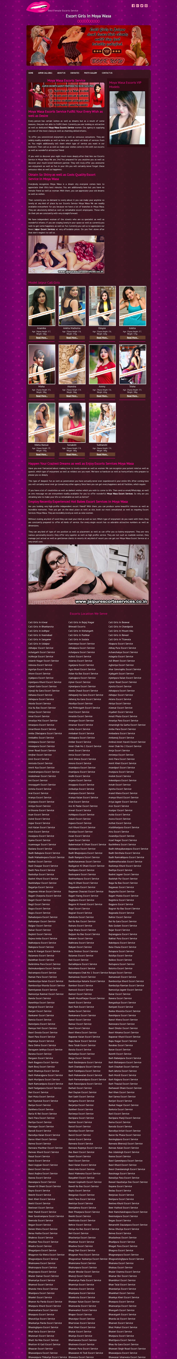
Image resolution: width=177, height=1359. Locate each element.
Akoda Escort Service (39, 703)
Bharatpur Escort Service (81, 1318)
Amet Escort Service (79, 750)
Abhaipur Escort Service (40, 647)
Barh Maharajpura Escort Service (45, 1075)
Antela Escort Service (39, 788)
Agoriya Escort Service (40, 669)
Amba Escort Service (79, 729)
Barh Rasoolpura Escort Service (85, 1083)
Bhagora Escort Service (121, 1250)
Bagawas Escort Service (121, 887)
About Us (61, 73)
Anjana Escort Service (79, 780)
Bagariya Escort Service (40, 887)
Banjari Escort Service (39, 1011)
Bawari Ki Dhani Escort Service (44, 1186)
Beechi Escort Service (39, 1194)
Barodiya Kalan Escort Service (44, 1135)
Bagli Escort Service (39, 904)
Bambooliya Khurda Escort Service (46, 985)
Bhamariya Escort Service (41, 1280)
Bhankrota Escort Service (81, 1297)
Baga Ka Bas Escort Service (123, 882)
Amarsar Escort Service (80, 724)
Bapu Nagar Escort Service (123, 1041)
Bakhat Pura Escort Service (123, 938)
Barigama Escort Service (81, 1100)
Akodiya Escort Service (80, 703)
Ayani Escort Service (79, 840)
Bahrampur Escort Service (41, 921)
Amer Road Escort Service (42, 750)
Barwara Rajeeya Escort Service (85, 1147)
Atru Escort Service (119, 831)
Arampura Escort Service (81, 793)
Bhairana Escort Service (121, 1263)
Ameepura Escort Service (41, 746)
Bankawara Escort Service (82, 1015)
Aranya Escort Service (39, 797)
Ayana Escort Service (39, 840)
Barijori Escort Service (120, 1100)
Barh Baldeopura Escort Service (85, 1062)
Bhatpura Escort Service (121, 1335)
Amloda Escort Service (40, 763)
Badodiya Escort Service (41, 874)
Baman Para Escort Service (42, 976)
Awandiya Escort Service (121, 835)
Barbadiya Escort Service (81, 1053)
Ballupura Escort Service (122, 964)
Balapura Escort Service (121, 951)
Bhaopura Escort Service (41, 1314)
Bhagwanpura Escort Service (124, 1254)
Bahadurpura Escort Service (42, 917)
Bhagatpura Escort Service (42, 1250)
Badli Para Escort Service (41, 870)
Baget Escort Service (39, 900)
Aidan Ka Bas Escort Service (83, 673)
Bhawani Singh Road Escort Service (127, 1348)
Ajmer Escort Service (79, 682)
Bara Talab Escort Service (81, 1045)
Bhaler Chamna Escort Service (124, 1271)
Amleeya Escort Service (121, 754)
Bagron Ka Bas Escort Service (124, 908)
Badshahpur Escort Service (42, 882)
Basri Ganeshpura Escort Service (125, 1160)
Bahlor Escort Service (120, 917)
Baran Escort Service (119, 1049)
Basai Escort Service (39, 1156)
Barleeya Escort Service (80, 1113)
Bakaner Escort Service (80, 938)
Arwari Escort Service (79, 810)
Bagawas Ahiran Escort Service (44, 891)
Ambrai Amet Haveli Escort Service (127, 741)
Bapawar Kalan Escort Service (84, 1036)
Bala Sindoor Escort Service (83, 951)
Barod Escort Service (79, 1126)
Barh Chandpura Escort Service (84, 1066)
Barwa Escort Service (39, 1143)
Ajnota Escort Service (120, 686)
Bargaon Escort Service (40, 1058)
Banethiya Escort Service (41, 1002)
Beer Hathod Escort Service (123, 1207)
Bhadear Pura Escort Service (43, 1241)
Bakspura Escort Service (41, 947)
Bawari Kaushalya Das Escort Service (128, 1182)
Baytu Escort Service (79, 1190)
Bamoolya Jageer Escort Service (125, 989)
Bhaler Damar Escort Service (43, 1276)
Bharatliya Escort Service (41, 1318)
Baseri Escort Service (79, 1156)
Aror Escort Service (119, 806)
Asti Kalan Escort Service (41, 827)
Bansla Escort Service (39, 1019)
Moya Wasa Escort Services (120, 493)
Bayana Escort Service (120, 1186)
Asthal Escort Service (120, 823)
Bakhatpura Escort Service (42, 942)
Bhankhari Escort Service (122, 1293)
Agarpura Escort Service (81, 665)
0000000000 (88, 21)
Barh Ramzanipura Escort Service (45, 1083)
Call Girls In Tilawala (120, 639)
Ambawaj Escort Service (121, 737)
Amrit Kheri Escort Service (122, 763)
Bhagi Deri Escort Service (81, 1250)
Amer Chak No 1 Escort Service (84, 746)
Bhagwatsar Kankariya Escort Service (87, 1258)
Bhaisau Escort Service (120, 1267)
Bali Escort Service (78, 959)
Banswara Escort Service (122, 1023)
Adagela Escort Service (121, 656)
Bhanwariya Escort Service (122, 1305)
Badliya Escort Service (120, 870)
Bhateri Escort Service (120, 1331)
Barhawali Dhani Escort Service (125, 1088)
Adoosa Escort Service (40, 665)
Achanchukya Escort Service (123, 652)
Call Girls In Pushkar (79, 635)
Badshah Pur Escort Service (123, 878)
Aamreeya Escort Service (81, 643)
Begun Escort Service (39, 1224)
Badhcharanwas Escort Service (84, 861)
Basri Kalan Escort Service (82, 1164)
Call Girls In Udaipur (39, 643)
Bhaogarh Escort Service (121, 1310)
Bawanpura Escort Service (42, 1182)
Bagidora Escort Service (121, 900)
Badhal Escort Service (40, 861)
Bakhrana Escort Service (81, 942)
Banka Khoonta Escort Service (124, 1011)
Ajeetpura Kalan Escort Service (125, 677)
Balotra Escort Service (120, 968)
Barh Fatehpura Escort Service (84, 1070)
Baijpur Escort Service (39, 925)
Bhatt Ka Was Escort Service (43, 1340)
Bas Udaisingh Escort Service (124, 1152)
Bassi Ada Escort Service (81, 1169)
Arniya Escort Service (39, 806)
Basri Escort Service (78, 1160)
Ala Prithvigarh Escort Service (84, 707)
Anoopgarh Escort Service (42, 784)
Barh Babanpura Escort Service (125, 1058)
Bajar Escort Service (119, 929)
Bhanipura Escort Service (41, 1293)
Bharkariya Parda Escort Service (45, 1323)
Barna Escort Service (119, 1122)
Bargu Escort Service (79, 1058)
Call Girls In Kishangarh (80, 630)
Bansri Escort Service (79, 1019)
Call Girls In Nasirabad (40, 635)
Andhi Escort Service (79, 776)
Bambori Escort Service (80, 985)
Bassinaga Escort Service (122, 1173)
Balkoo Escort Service (120, 959)
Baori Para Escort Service (41, 1036)
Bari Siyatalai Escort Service (43, 1100)
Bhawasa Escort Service (81, 1357)
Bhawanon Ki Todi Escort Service (85, 1352)
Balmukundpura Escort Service (44, 968)
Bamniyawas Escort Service (42, 989)
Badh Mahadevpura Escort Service (46, 857)
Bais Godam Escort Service (123, 925)
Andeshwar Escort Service (42, 776)
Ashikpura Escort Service (81, 814)
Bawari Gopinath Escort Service (84, 1182)
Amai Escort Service (38, 716)
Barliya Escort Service (39, 1122)
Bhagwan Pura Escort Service (83, 1254)
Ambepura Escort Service (41, 741)
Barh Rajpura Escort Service (123, 1079)
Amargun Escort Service (81, 720)
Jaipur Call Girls (45, 73)
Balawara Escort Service (41, 955)
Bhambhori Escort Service (122, 1280)
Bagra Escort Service (39, 908)
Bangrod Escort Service (40, 1006)
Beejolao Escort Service (121, 1194)
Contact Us (107, 73)
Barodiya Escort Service (80, 1130)
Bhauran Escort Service (40, 1348)
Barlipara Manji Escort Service (124, 1117)
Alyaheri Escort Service (121, 712)
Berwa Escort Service (120, 1233)
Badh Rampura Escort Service (84, 857)
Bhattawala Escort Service (82, 1340)
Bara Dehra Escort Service (42, 1045)
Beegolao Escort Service (81, 1194)
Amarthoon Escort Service (42, 729)
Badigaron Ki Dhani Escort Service (86, 865)
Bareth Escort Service (120, 1053)
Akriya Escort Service (120, 703)
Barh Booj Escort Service (41, 1066)
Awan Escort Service (79, 835)
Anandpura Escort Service (81, 767)
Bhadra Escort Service (40, 1246)
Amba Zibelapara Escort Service (45, 733)
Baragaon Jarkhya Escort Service (45, 1049)
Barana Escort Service (39, 1053)
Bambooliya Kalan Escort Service (45, 981)
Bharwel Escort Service (121, 1323)
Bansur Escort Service (79, 1023)
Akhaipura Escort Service (122, 690)
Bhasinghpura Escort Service (43, 1327)
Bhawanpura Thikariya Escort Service (47, 1357)
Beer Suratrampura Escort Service (46, 1216)
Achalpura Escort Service (81, 652)
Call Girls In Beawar (119, 622)
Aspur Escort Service (39, 823)
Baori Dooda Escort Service (42, 1032)
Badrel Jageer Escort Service (124, 874)
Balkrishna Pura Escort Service (44, 964)
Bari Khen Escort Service (121, 1092)
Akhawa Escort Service (40, 694)
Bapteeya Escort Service (41, 1041)
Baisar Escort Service (39, 929)
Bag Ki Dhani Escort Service (83, 882)
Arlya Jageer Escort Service (123, 801)
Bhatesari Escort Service (41, 1335)
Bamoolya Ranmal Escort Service (45, 994)
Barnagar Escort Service (41, 1126)
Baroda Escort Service (120, 1126)
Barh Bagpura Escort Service (43, 1062)
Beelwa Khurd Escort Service (124, 1203)
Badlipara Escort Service (81, 870)
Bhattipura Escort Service (122, 1340)
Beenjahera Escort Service (82, 1207)
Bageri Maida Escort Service (123, 895)
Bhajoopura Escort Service (42, 1271)
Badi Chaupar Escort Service (43, 865)
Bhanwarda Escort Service (82, 1305)
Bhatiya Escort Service (80, 1335)
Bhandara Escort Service (81, 1288)
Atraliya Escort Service (80, 831)
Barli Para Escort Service (41, 1117)
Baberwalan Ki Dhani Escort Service (87, 844)
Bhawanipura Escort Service (43, 1352)
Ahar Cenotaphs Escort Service (125, 669)
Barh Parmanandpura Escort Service (87, 1079)
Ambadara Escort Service (122, 733)
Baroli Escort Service (79, 1135)
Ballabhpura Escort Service (82, 964)
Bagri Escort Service (79, 908)
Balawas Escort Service (80, 955)
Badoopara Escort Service (82, 874)
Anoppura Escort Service (81, 784)
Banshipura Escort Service (122, 1015)
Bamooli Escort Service (80, 989)
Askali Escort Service (79, 818)
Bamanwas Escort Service (82, 976)
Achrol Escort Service (79, 656)
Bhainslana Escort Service (82, 1263)
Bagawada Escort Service (81, 887)
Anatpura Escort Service (121, 771)
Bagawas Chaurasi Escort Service (85, 891)
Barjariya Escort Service (80, 1105)
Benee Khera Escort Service (42, 1229)
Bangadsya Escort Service (122, 1002)
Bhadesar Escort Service (81, 1241)
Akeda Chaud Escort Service (83, 690)
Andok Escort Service (120, 776)
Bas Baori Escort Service (81, 1152)
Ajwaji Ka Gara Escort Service (43, 690)
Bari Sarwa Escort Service (122, 1096)
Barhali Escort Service (80, 1088)
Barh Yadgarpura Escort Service (44, 1088)
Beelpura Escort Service (121, 1199)
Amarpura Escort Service (41, 724)
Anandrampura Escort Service (43, 771)
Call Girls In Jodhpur (39, 630)
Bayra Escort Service (39, 1190)
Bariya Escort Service (39, 1105)
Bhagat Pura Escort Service (123, 1246)
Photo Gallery (90, 73)
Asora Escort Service (119, 818)
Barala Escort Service (79, 1049)
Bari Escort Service (38, 1092)
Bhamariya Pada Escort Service (84, 1280)
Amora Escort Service (79, 763)
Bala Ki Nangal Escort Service (44, 951)
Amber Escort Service (79, 741)
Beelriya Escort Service (80, 1203)
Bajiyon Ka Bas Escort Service (84, 934)
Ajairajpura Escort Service (82, 677)
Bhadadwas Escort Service (122, 1237)
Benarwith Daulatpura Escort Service (128, 1224)
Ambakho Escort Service (41, 737)
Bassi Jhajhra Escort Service (43, 1173)
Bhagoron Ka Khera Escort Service (46, 1254)
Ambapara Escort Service (81, 737)
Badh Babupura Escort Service (44, 853)
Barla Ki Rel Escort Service (42, 1113)
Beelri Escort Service (39, 1203)
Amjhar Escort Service (40, 754)
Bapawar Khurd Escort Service (124, 1036)
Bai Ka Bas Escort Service (81, 921)
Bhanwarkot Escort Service (82, 1310)
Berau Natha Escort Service (42, 1233)
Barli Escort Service (119, 1113)
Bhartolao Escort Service (81, 1323)
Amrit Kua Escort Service (41, 767)
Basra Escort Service (39, 1160)
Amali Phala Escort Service (123, 716)
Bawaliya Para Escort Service (124, 1177)
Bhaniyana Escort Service (81, 1293)
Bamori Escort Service (80, 994)
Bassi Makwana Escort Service (84, 1173)
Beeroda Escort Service (40, 1220)
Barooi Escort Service (79, 1139)
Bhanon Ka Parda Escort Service (45, 1301)
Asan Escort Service (38, 814)
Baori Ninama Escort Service (124, 1032)
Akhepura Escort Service (41, 699)
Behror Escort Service (79, 1224)
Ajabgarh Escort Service (121, 673)
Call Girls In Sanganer (39, 639)
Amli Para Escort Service (122, 759)
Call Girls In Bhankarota (41, 626)
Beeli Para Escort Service (81, 1199)
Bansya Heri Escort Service (42, 1028)
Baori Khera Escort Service (82, 1032)
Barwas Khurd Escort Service (43, 1152)
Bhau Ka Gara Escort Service (123, 1344)
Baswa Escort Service (39, 1177)
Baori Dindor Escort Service (123, 1028)
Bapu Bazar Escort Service (82, 1041)
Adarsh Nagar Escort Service (43, 660)
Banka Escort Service (79, 1011)
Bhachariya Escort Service (82, 1237)
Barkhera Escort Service (40, 1109)
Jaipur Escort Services (45, 229)
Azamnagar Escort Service (42, 844)
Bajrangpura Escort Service (123, 934)
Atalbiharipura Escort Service (124, 827)
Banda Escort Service (39, 998)
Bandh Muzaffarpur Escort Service (86, 998)
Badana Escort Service (40, 848)
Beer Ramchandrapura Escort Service (128, 1211)
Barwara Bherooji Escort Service (126, 1143)
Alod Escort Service (78, 712)
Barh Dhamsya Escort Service (43, 1070)
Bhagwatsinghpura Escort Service (126, 1258)
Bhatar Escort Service (79, 1331)
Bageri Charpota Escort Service (44, 895)
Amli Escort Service (38, 759)
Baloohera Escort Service (81, 968)
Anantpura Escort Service (81, 771)
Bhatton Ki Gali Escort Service (44, 1344)
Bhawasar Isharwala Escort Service (127, 1357)
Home (30, 73)
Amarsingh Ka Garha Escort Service (127, 724)
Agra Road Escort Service (81, 669)
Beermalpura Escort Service (123, 1216)
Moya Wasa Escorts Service (61, 127)
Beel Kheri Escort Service (41, 1199)
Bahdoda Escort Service (81, 917)
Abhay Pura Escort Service (122, 647)
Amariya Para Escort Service (123, 720)
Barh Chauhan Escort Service (124, 1066)
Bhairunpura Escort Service (82, 1267)
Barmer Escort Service (80, 1122)
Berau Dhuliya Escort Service (124, 1229)
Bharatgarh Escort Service (122, 1314)
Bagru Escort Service (39, 912)
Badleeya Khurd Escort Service (125, 865)
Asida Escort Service (119, 814)
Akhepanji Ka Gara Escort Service (85, 694)
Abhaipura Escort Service (81, 647)
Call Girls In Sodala (78, 639)
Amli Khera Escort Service (82, 759)
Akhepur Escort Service (121, 694)
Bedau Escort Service (120, 1190)
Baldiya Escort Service (120, 955)
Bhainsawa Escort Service (41, 1263)
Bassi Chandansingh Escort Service (127, 1169)
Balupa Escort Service (120, 972)
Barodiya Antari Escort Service (124, 1130)
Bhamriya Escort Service (81, 1284)
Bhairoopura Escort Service (42, 1267)
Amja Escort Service (119, 750)
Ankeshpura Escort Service (122, 780)
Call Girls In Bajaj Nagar (81, 622)
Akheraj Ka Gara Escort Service (84, 699)
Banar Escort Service (119, 994)
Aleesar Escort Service (120, 707)
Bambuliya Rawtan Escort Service (126, 985)
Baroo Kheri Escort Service (42, 1139)
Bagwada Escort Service (121, 912)
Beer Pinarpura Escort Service (84, 1211)
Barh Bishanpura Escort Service (125, 1062)
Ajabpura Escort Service (40, 677)
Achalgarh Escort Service (41, 652)
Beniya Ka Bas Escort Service (83, 1229)
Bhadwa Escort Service (80, 1246)
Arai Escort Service (38, 793)
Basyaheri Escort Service (81, 1177)
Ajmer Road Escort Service (123, 682)
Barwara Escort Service (80, 1143)
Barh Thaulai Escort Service (123, 1083)
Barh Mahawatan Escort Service (85, 1075)
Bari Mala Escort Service (41, 1096)
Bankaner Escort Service (41, 1015)
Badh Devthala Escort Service (124, 853)
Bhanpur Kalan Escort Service (83, 1301)
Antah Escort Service (120, 784)
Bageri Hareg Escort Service (83, 895)
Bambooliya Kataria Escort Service (86, 981)
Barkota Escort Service (121, 1109)
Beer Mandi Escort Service (42, 1211)
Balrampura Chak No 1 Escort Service (88, 972)
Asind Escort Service (39, 818)
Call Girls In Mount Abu (121, 630)
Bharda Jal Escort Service (122, 1318)
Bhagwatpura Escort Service (43, 1258)
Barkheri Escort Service (80, 1109)
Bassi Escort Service (39, 1169)
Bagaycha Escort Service (121, 891)
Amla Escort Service (79, 754)
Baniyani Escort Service (121, 1006)
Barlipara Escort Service (81, 1117)
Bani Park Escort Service (81, 1006)
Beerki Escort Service (79, 1216)
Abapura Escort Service (121, 643)
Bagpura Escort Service (121, 904)
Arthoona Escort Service (41, 810)
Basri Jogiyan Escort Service (43, 1164)
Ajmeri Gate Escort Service (42, 686)
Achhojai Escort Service (40, 656)
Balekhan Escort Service (41, 959)
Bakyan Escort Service (80, 947)
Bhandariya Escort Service (122, 1288)
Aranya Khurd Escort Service (123, 797)
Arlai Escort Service (78, 801)
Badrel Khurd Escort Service (43, 878)
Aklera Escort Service (120, 699)
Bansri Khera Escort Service (123, 1019)
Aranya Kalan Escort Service (83, 797)
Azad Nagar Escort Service (123, 840)
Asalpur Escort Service (120, 810)
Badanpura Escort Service (81, 848)
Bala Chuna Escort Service (122, 947)
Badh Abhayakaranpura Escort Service (128, 848)
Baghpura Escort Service (81, 900)
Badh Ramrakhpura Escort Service (126, 857)
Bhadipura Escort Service (122, 1241)
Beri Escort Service (78, 1233)
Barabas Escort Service (121, 1045)
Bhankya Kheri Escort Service (124, 1297)
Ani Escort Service (37, 780)
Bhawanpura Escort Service (123, 1352)
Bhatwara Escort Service (81, 1344)
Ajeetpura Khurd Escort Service (44, 682)
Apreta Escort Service (120, 788)
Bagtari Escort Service (80, 912)
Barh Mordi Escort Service (122, 1075)
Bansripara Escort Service (41, 1023)
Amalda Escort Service (80, 716)
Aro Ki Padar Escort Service (82, 806)
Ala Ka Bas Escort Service (42, 707)
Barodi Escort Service (39, 1130)
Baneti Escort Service (79, 1002)
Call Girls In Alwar (38, 622)
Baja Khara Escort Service (82, 929)
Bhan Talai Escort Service (122, 1284)
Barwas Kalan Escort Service (124, 1147)
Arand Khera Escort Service (123, 793)
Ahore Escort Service (39, 673)
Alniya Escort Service (39, 712)
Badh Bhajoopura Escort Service (85, 853)
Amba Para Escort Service (122, 729)
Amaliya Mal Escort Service (42, 720)
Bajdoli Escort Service (40, 934)
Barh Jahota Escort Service (123, 1070)
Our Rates (74, 73)
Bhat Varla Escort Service (41, 1331)
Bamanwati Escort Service (122, 976)
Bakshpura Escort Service (122, 942)
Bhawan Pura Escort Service (83, 1348)
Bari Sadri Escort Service (81, 1096)
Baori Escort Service (79, 1028)
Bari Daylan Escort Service (82, 1092)
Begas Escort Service (120, 1220)
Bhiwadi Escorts (76, 626)
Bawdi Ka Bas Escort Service (83, 1186)
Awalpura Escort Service (41, 835)
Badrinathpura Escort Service (83, 878)
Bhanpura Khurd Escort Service (44, 1305)
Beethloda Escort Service (81, 1220)
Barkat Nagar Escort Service (123, 1105)
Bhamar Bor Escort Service (123, 1276)
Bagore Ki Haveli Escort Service (85, 904)
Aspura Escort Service (79, 823)
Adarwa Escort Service (80, 660)
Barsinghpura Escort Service (123, 1139)
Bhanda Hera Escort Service (43, 1288)
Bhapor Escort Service (80, 1314)
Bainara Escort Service (80, 925)
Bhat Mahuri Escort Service (123, 1327)
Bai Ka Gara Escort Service (122, 921)
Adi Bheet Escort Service (122, 660)
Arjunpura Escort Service (41, 801)
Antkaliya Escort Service (81, 788)
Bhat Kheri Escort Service (81, 1327)
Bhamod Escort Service (40, 1284)
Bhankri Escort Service (40, 1297)
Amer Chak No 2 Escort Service (125, 746)
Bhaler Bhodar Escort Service (83, 1271)
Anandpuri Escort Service (122, 767)
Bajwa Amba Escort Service (42, 938)
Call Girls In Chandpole (121, 626)
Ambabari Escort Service (81, 733)
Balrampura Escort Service (42, 972)
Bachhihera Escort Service (122, 844)
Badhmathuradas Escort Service (125, 861)
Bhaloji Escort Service (80, 1276)
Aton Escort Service (38, 831)
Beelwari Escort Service (40, 1207)
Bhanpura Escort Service (121, 1301)
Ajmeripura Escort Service (82, 686)
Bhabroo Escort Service (40, 1237)
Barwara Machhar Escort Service (45, 1147)
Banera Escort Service (120, 998)
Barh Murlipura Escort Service (44, 1079)
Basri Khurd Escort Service (122, 1164)
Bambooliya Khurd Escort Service (126, 981)
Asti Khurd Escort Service (81, 827)
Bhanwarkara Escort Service (43, 1310)
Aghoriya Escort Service (121, 665)
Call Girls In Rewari (119, 635)
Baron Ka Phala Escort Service (125, 1135)
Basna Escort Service (120, 1156)
